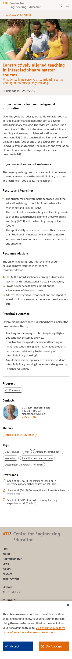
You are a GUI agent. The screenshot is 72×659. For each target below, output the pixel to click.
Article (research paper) (48, 451)
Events (6, 569)
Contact (7, 574)
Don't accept (54, 646)
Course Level (12, 451)
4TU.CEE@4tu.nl (12, 591)
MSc (27, 451)
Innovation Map (12, 559)
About (6, 554)
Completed (15, 390)
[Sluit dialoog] (68, 605)
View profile (30, 417)
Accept (14, 646)
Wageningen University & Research (24, 464)
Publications (11, 579)
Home (6, 549)
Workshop (10, 458)
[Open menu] (67, 5)
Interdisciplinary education (19, 434)
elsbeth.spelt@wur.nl (34, 413)
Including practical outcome (37, 458)
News (6, 564)
